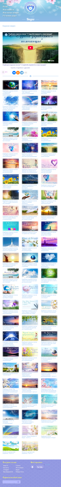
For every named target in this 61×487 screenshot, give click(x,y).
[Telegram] (22, 72)
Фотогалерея (19, 468)
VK (32, 467)
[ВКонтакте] (14, 72)
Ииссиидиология (8, 472)
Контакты (6, 468)
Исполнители (8, 9)
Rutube (47, 464)
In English (6, 470)
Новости (5, 466)
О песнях (6, 3)
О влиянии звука (10, 16)
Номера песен (20, 472)
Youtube (40, 467)
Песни (5, 6)
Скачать (18, 466)
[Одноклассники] (18, 72)
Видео (17, 470)
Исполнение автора (11, 12)
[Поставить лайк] (3, 72)
